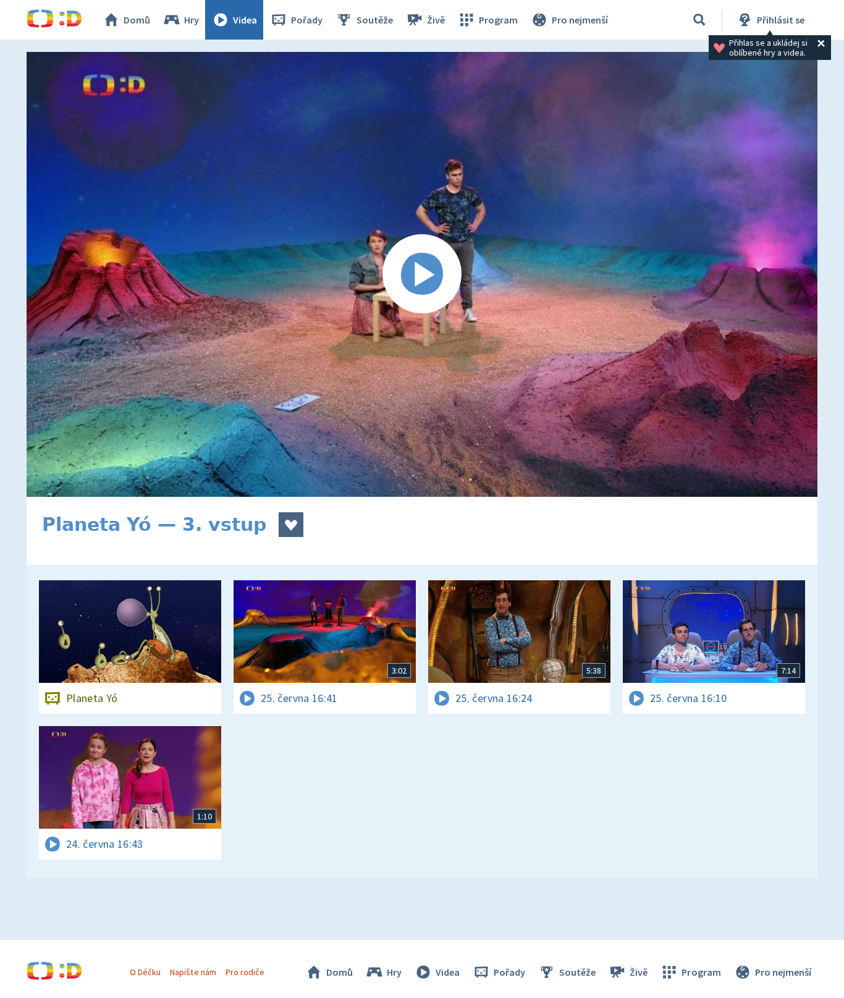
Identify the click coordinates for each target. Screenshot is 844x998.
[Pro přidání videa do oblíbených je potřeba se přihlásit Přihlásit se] (291, 524)
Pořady (307, 20)
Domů (137, 20)
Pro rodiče (245, 972)
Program (498, 20)
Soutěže (375, 20)
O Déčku (145, 972)
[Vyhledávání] (699, 20)
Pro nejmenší (580, 20)
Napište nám (193, 972)
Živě (436, 20)
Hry (191, 20)
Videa (245, 20)
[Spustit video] (422, 274)
